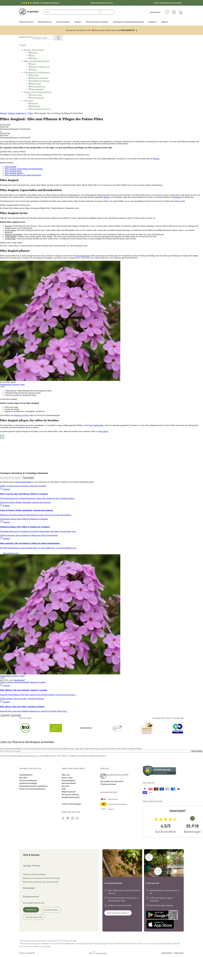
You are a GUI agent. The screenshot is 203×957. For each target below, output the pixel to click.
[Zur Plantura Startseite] (29, 14)
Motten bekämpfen (28, 780)
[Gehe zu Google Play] (155, 915)
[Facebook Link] (63, 819)
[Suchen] (100, 12)
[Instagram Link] (72, 819)
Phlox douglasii (10, 167)
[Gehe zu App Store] (155, 925)
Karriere (65, 786)
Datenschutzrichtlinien (23, 482)
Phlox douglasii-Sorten (13, 171)
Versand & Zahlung (70, 794)
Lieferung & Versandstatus (34, 874)
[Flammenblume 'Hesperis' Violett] (60, 380)
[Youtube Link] (77, 819)
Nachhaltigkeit (68, 780)
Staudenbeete (25, 774)
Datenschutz (167, 953)
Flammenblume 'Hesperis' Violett (12, 384)
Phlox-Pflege (103, 431)
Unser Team (67, 777)
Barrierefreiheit (69, 783)
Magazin (22, 37)
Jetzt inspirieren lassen (117, 913)
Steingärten (177, 197)
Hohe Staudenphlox (82, 256)
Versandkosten (18, 680)
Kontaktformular (51, 909)
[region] (101, 728)
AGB (64, 788)
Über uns (66, 774)
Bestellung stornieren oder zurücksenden (41, 882)
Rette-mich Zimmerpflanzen (32, 788)
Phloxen (156, 159)
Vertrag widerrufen (34, 917)
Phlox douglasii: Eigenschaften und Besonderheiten (24, 169)
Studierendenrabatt (71, 797)
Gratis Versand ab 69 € (103, 3)
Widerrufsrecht (69, 791)
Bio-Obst (23, 777)
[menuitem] (26, 22)
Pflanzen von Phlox (21, 415)
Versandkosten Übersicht (111, 781)
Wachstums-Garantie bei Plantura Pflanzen (41, 878)
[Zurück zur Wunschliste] (167, 12)
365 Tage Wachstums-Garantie (168, 3)
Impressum (179, 953)
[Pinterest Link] (67, 819)
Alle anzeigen (29, 888)
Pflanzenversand (108, 784)
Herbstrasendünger (28, 783)
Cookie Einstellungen (71, 803)
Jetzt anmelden (28, 478)
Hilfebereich (31, 909)
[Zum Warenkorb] (181, 12)
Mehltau (106, 197)
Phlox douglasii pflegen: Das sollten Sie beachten (23, 175)
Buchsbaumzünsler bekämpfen (33, 786)
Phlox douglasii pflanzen (14, 173)
